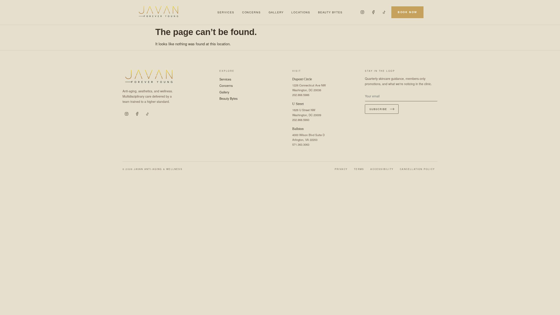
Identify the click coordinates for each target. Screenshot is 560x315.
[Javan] (174, 12)
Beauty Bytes (330, 12)
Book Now (407, 12)
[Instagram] (362, 12)
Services (225, 12)
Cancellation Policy (417, 169)
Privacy (341, 169)
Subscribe (378, 109)
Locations (300, 12)
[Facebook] (373, 12)
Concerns (251, 12)
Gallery (276, 12)
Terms (359, 169)
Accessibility (382, 169)
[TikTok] (384, 12)
